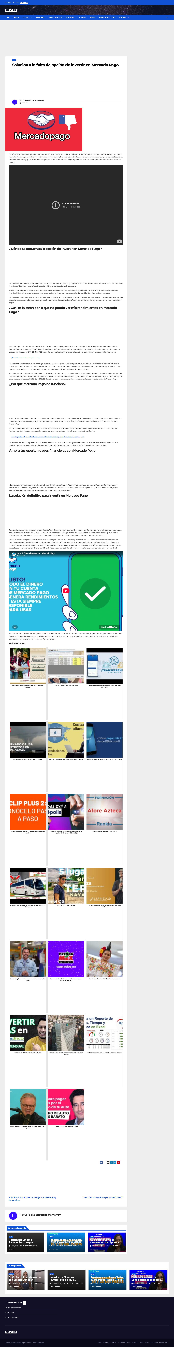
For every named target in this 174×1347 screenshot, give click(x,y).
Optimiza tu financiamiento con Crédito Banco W (25, 1278)
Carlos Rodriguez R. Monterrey (33, 100)
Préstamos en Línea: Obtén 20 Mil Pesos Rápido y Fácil (65, 1241)
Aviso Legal (9, 1313)
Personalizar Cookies (124, 1342)
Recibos (82, 18)
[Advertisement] (87, 35)
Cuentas (70, 18)
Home (99, 1342)
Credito (11, 1274)
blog (14, 60)
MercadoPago (55, 18)
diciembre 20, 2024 (17, 1283)
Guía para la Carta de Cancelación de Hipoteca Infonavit (104, 1242)
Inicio (16, 18)
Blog (92, 18)
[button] (167, 18)
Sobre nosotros (107, 18)
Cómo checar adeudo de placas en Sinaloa (102, 1197)
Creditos (40, 18)
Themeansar (40, 1342)
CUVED (11, 10)
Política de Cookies (12, 1317)
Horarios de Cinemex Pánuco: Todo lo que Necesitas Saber (21, 1242)
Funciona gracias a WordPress (14, 1342)
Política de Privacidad (13, 1308)
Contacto (124, 18)
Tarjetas (27, 18)
